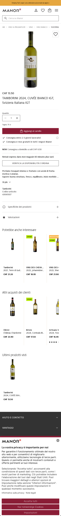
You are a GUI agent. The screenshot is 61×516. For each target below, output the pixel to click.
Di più (5, 182)
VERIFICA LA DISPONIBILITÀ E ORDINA (30, 163)
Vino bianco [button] (42, 27)
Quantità (5, 113)
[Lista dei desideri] (55, 34)
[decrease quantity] (5, 118)
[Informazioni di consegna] (57, 137)
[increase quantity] (17, 118)
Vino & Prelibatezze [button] (16, 27)
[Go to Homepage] (12, 10)
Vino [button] (31, 27)
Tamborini (6, 189)
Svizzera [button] (55, 27)
